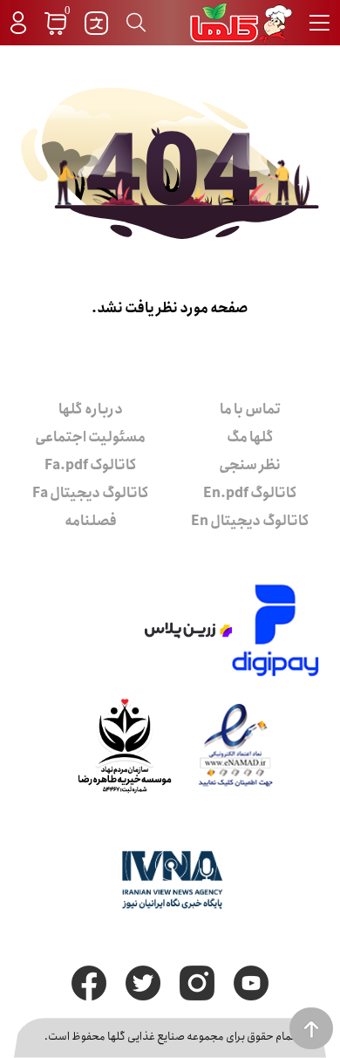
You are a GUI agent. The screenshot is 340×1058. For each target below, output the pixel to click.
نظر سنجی (250, 465)
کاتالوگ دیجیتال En (250, 521)
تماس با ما (250, 409)
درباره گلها (90, 409)
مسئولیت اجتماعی (90, 437)
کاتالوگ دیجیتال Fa (90, 493)
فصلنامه (91, 521)
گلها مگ (250, 437)
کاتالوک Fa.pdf (90, 465)
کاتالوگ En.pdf (250, 493)
